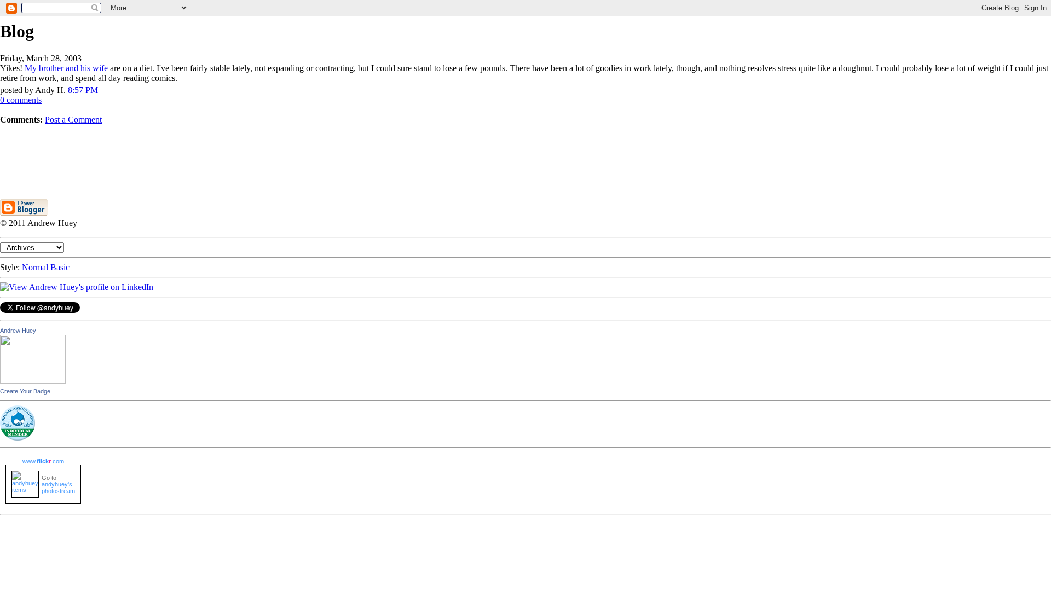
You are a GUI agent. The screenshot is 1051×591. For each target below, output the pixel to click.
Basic (60, 267)
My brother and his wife (66, 68)
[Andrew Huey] (33, 380)
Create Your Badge (25, 391)
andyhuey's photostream (58, 487)
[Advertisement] (525, 149)
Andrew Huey (18, 330)
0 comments (21, 100)
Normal (35, 267)
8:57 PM (83, 90)
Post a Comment (73, 119)
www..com (43, 461)
